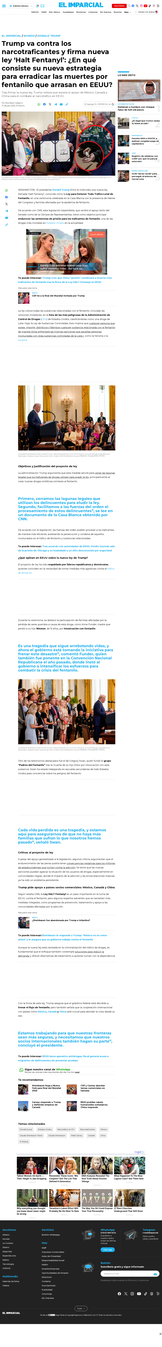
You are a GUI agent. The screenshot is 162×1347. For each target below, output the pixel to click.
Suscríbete (119, 6)
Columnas (93, 12)
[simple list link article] (139, 92)
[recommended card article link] (23, 298)
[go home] (11, 1312)
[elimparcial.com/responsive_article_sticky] (160, 1333)
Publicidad (47, 1289)
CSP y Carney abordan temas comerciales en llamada (93, 1088)
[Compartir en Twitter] (50, 104)
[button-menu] (4, 6)
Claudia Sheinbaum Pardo (31, 1135)
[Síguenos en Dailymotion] (158, 5)
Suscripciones (48, 1285)
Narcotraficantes (87, 1129)
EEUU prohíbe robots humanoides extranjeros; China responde (94, 1105)
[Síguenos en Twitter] (137, 5)
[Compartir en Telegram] (55, 104)
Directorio (47, 1277)
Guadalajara (68, 12)
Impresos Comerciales (53, 1252)
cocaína (22, 340)
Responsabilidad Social (53, 1260)
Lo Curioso (8, 1243)
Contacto (46, 1281)
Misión (45, 1264)
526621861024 (108, 1233)
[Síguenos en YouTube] (145, 5)
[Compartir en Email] (61, 104)
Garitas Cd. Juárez (146, 12)
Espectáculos (9, 1255)
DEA (44, 319)
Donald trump (48, 35)
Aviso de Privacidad (51, 1256)
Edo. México (54, 12)
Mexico (104, 1129)
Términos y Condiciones (138, 1280)
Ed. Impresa (105, 12)
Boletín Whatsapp (51, 1235)
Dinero (6, 1247)
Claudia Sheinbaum (56, 1135)
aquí (77, 1072)
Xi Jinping (24, 1142)
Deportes (7, 1251)
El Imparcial (11, 35)
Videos (6, 1285)
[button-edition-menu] (136, 12)
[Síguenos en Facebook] (133, 5)
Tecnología (8, 1264)
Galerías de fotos (11, 1281)
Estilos (6, 1260)
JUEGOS (35, 12)
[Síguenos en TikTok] (150, 5)
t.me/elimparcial (150, 1233)
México (6, 1235)
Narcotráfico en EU (65, 1129)
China (102, 1135)
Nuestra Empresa (50, 1269)
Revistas (118, 12)
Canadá (91, 1135)
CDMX (43, 12)
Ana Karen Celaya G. (14, 103)
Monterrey (81, 12)
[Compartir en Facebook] (44, 104)
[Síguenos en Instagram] (141, 5)
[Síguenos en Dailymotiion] (158, 1293)
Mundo (29, 35)
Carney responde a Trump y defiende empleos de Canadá (46, 1105)
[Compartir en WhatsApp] (39, 104)
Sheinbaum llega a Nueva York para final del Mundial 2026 (46, 1088)
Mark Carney (76, 1135)
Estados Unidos (55, 223)
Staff (44, 1248)
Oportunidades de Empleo (55, 1273)
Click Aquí (107, 1250)
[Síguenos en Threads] (154, 5)
